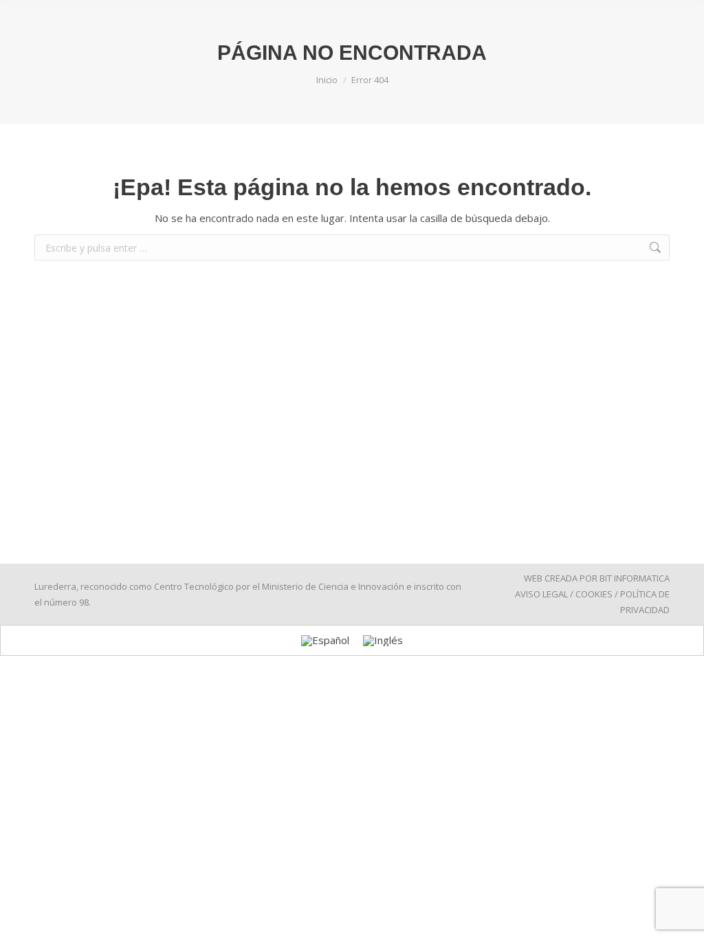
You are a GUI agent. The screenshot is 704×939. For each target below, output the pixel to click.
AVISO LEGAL (541, 594)
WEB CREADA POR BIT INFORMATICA (597, 578)
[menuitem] (325, 640)
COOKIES (594, 594)
